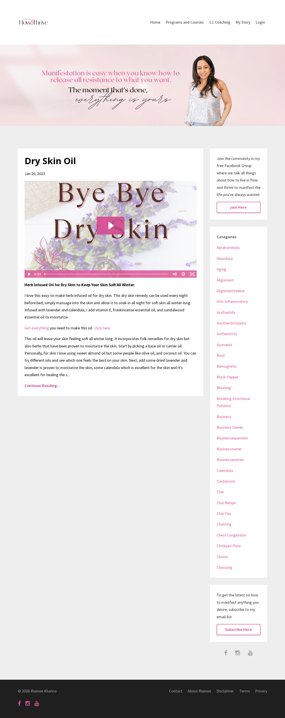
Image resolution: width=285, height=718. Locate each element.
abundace (225, 258)
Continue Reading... (42, 385)
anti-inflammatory (232, 301)
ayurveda (224, 344)
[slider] (106, 274)
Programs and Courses (185, 22)
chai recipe (226, 502)
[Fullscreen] (192, 274)
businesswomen (230, 459)
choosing (224, 567)
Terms (244, 691)
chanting (224, 524)
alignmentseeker (231, 290)
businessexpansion (232, 438)
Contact (175, 691)
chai (220, 491)
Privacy (261, 691)
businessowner (229, 448)
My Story (243, 22)
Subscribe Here (238, 629)
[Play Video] (28, 274)
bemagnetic (227, 366)
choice (222, 556)
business (224, 416)
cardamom (226, 481)
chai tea (224, 513)
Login (260, 22)
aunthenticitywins (231, 323)
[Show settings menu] (183, 274)
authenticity (227, 333)
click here (102, 327)
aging (221, 269)
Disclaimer (225, 691)
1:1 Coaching (219, 22)
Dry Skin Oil (50, 161)
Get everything (36, 327)
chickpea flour (229, 545)
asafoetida (226, 312)
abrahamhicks (228, 247)
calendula (225, 470)
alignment (225, 280)
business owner (230, 427)
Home (155, 22)
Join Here (238, 207)
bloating (224, 387)
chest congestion (231, 535)
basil (221, 355)
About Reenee (199, 691)
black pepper (227, 376)
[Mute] (174, 274)
